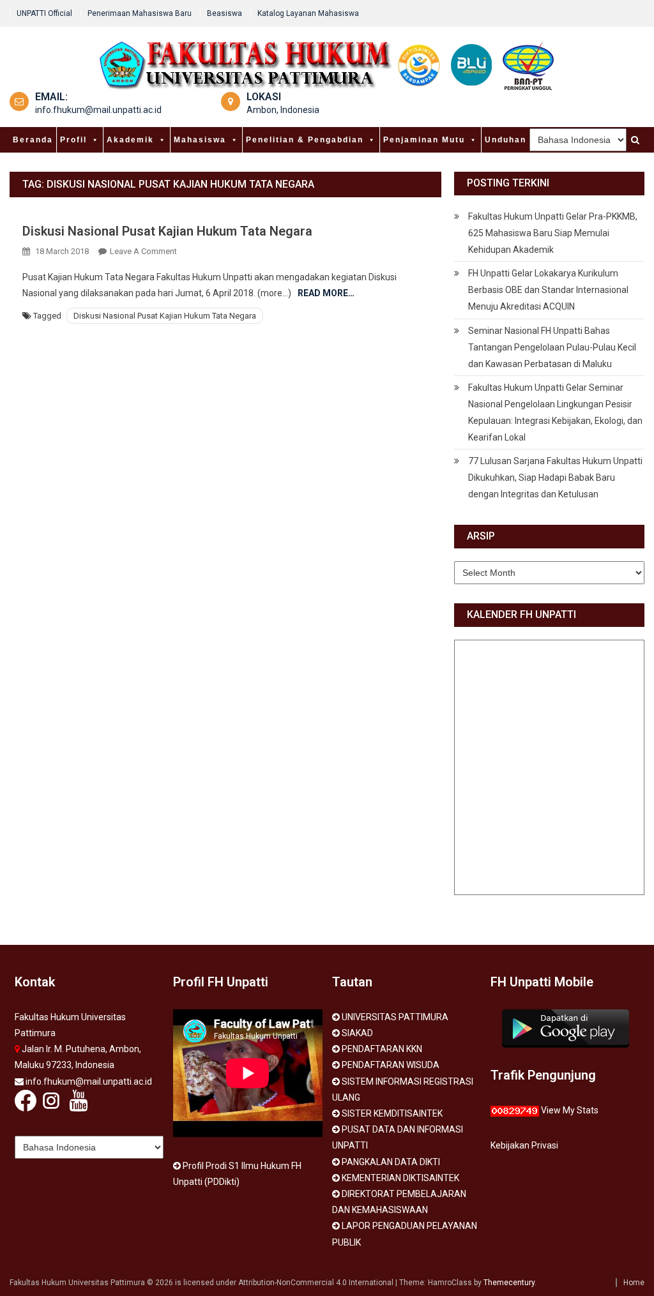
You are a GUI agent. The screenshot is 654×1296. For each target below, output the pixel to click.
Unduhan (505, 139)
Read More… (326, 293)
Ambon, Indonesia (283, 110)
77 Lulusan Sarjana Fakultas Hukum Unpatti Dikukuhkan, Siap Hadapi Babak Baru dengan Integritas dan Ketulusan (555, 477)
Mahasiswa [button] (200, 139)
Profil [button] (73, 139)
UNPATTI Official (44, 13)
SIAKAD (357, 1033)
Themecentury (509, 1282)
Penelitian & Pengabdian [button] (304, 139)
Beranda (33, 139)
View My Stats (569, 1110)
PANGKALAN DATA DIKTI (391, 1162)
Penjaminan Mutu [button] (424, 139)
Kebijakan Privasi (524, 1145)
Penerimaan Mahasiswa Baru (139, 13)
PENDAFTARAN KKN (382, 1049)
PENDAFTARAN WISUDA (390, 1065)
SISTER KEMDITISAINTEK (392, 1113)
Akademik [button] (130, 139)
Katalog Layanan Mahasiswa (308, 13)
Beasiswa (224, 13)
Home (633, 1282)
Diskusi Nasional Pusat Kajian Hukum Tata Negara (167, 231)
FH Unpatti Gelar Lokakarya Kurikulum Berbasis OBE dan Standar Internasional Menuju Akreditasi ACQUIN (548, 290)
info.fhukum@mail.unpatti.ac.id (98, 110)
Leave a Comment (143, 251)
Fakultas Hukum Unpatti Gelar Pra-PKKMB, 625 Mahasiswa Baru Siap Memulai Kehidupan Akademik (552, 233)
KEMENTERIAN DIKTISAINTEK (400, 1178)
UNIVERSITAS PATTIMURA (395, 1017)
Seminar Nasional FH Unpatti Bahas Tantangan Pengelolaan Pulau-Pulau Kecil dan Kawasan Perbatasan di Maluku (552, 347)
